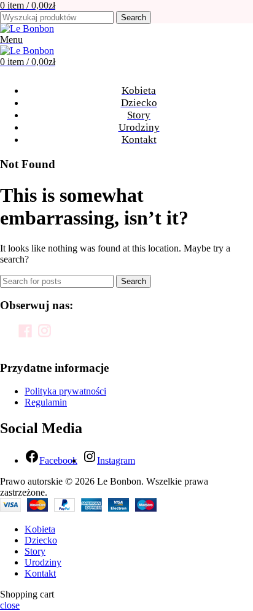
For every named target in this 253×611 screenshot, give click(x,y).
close (10, 605)
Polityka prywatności (65, 391)
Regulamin (46, 402)
